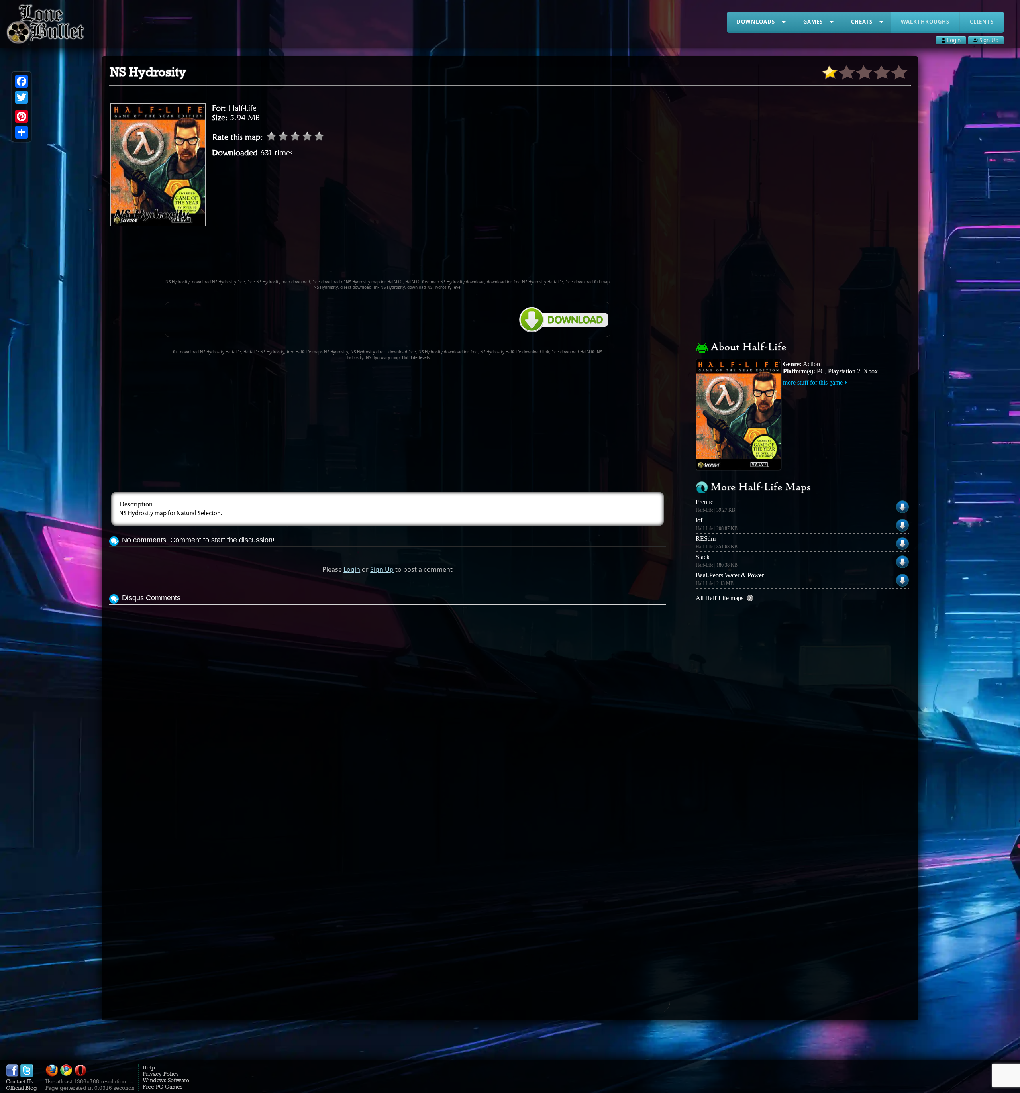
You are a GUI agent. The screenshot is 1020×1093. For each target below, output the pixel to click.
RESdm (706, 538)
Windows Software (166, 1080)
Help (149, 1067)
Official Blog (21, 1088)
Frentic (704, 501)
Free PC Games (162, 1086)
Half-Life (242, 108)
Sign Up (382, 569)
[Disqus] (387, 706)
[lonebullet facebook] (12, 1075)
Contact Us (19, 1081)
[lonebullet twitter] (26, 1075)
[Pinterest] (21, 116)
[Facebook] (21, 81)
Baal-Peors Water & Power (730, 575)
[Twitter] (21, 97)
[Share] (21, 132)
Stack (703, 556)
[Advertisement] (388, 256)
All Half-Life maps (719, 598)
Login (351, 569)
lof (699, 520)
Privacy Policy (161, 1074)
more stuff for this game (813, 382)
